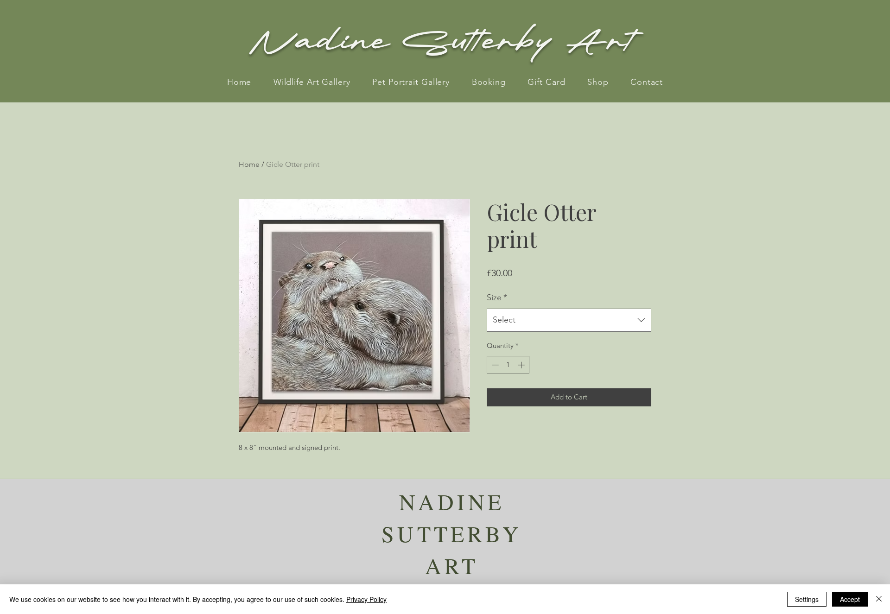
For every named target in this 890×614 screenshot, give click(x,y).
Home (249, 164)
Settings (807, 599)
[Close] (878, 599)
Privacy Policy (366, 599)
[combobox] (569, 320)
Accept (850, 599)
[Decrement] (494, 364)
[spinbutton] (508, 364)
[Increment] (522, 364)
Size (497, 297)
